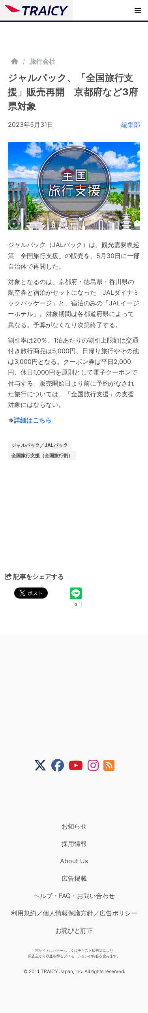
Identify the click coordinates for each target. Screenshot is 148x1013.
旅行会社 (42, 61)
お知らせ (74, 826)
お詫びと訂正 (74, 930)
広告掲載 (74, 878)
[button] (137, 10)
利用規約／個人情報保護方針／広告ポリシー (74, 913)
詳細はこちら (33, 420)
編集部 (130, 124)
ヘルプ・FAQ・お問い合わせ (74, 896)
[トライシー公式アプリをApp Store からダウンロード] (79, 797)
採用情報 (74, 843)
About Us (74, 861)
